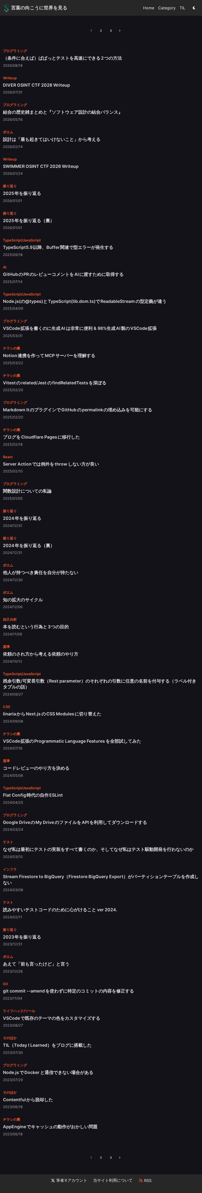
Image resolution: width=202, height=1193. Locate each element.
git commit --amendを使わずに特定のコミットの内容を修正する (68, 990)
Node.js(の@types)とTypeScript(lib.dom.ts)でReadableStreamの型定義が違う (85, 301)
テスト (8, 842)
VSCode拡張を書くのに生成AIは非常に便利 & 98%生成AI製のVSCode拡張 (80, 328)
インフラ (10, 869)
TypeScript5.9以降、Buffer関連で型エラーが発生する (58, 247)
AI (4, 267)
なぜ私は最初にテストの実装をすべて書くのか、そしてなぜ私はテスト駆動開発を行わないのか (98, 849)
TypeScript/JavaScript (22, 240)
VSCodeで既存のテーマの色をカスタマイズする (51, 1018)
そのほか (10, 1038)
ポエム (8, 132)
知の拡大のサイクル (23, 599)
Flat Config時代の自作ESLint (33, 795)
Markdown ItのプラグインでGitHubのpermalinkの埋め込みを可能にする (77, 409)
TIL (182, 7)
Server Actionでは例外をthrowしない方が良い (51, 464)
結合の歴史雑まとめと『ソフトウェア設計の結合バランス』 (63, 112)
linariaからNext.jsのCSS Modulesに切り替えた (52, 713)
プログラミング (15, 51)
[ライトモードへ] (194, 8)
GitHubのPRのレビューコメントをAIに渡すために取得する (63, 274)
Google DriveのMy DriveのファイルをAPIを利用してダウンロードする (75, 822)
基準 (6, 646)
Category (167, 7)
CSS (6, 707)
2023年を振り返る (22, 936)
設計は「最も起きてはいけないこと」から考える (52, 139)
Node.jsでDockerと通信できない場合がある (48, 1072)
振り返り (10, 186)
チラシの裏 (11, 348)
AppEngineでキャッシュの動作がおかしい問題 (50, 1126)
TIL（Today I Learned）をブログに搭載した (47, 1045)
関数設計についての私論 (27, 491)
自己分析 (10, 619)
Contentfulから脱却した (28, 1099)
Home (148, 7)
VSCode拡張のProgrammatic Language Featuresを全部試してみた (72, 741)
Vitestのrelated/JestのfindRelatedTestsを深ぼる (54, 382)
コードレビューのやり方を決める (36, 768)
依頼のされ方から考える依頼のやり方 (40, 654)
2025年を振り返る (22, 193)
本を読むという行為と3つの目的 (36, 626)
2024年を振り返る (22, 518)
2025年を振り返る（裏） (28, 220)
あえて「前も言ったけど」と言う (36, 963)
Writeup (10, 78)
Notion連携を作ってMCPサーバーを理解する (49, 355)
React (8, 457)
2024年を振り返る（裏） (29, 545)
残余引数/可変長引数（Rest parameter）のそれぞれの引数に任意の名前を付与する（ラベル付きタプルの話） (99, 684)
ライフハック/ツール (19, 1011)
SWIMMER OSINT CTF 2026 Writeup (41, 166)
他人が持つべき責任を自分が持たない (40, 572)
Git (5, 984)
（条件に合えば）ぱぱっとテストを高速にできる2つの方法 (62, 58)
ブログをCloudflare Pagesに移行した (41, 437)
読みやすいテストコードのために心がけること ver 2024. (60, 909)
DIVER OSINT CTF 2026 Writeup (36, 85)
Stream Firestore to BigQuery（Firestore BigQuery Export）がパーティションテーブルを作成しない (101, 879)
